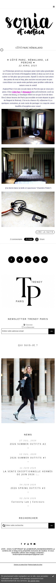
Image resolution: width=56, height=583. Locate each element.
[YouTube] (28, 259)
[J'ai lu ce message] (53, 576)
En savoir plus (33, 581)
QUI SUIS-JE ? (28, 345)
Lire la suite (45, 232)
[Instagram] (36, 259)
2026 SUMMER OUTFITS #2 (28, 444)
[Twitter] (19, 259)
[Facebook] (11, 259)
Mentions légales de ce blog (35, 564)
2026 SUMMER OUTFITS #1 (28, 457)
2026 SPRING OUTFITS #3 (28, 488)
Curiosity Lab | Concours (28, 501)
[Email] (44, 259)
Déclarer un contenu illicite (20, 564)
